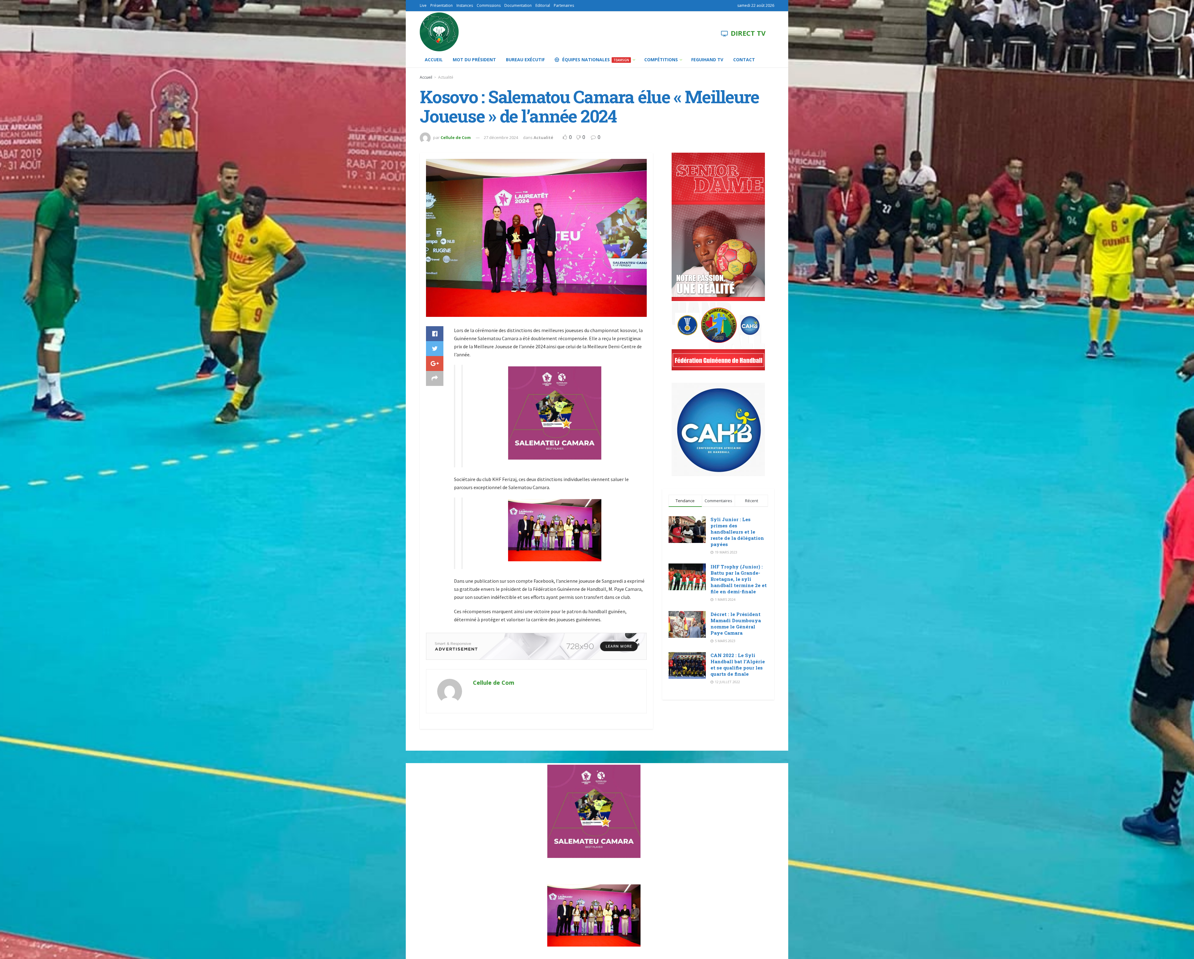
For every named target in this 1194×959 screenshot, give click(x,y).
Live (423, 5)
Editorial (542, 5)
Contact (744, 60)
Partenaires (564, 5)
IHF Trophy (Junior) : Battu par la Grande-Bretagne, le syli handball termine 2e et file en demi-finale (738, 579)
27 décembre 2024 (501, 137)
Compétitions (661, 60)
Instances (464, 5)
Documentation (518, 5)
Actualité (445, 77)
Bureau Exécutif (525, 60)
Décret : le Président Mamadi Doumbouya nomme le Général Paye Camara (735, 623)
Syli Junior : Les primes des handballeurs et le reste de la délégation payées (737, 531)
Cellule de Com (456, 137)
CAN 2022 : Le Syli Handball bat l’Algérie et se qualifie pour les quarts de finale (737, 664)
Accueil (434, 60)
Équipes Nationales (595, 60)
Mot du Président (474, 60)
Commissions (489, 5)
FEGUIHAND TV (707, 60)
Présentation (441, 5)
